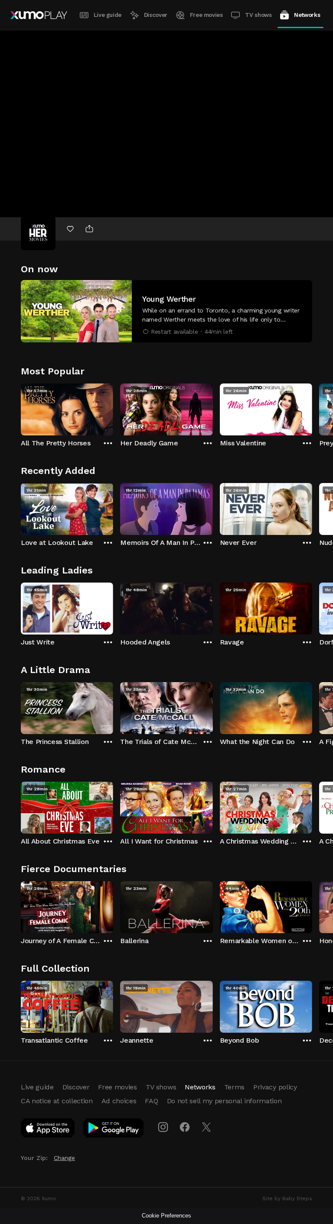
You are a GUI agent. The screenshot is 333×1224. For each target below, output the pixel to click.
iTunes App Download (48, 1129)
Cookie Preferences (166, 1215)
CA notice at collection (57, 1101)
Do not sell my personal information (224, 1101)
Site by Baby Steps (287, 1198)
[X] (206, 1127)
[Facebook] (184, 1127)
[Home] (38, 15)
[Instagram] (163, 1127)
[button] (166, 311)
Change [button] (64, 1157)
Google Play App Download (114, 1129)
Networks (307, 15)
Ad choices (119, 1101)
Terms (234, 1087)
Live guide (107, 15)
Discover (155, 15)
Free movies (206, 15)
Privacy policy (275, 1087)
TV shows (258, 15)
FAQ (151, 1101)
